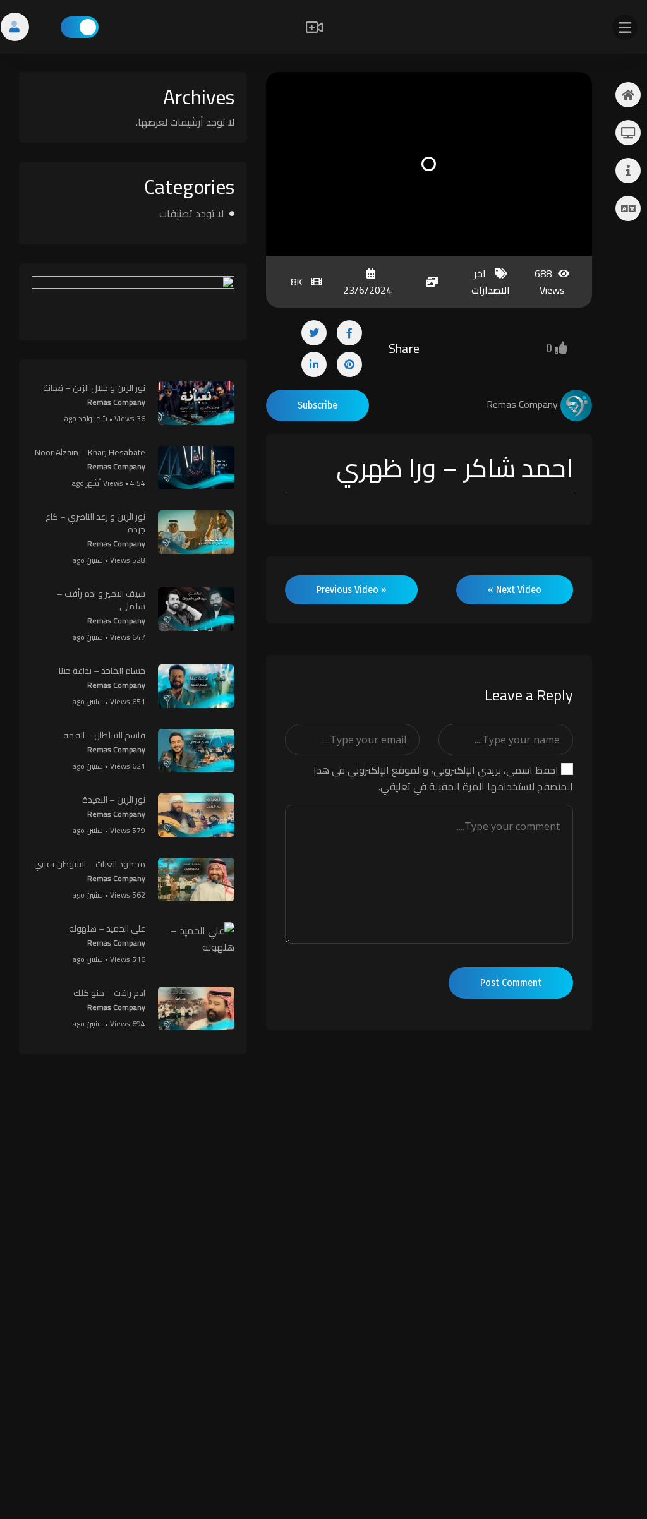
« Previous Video (351, 590)
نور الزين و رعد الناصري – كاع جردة (95, 522)
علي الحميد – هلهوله (107, 928)
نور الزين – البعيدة (113, 799)
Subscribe (317, 405)
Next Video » (514, 590)
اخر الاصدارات (490, 281)
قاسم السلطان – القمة (104, 735)
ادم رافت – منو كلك (109, 993)
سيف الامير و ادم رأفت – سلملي (101, 600)
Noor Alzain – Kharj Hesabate (90, 452)
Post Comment (510, 982)
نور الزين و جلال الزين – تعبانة (94, 388)
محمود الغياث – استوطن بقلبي (89, 864)
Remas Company (116, 402)
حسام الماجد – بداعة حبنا (102, 671)
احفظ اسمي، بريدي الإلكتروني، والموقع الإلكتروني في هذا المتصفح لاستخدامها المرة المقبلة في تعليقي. (443, 778)
